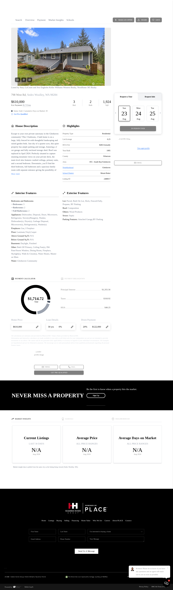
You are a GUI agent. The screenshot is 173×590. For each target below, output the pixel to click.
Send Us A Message (86, 551)
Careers (107, 521)
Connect (128, 521)
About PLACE (117, 521)
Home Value (85, 521)
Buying (59, 521)
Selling (66, 521)
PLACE (44, 577)
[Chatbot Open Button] (166, 583)
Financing (75, 521)
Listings (51, 521)
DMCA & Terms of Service (159, 587)
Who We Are (97, 521)
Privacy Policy (143, 587)
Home (44, 521)
